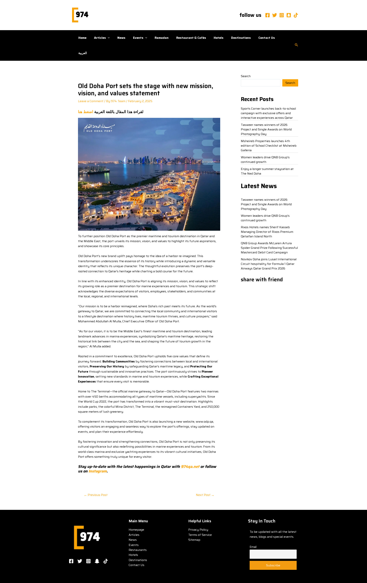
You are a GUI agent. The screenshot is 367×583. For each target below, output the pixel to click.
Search (246, 76)
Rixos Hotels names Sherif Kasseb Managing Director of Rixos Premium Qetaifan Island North (267, 232)
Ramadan (162, 37)
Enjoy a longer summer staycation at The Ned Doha (267, 171)
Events (138, 37)
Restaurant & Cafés (191, 37)
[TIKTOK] (105, 561)
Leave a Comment (90, 101)
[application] (108, 37)
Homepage (136, 529)
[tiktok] (295, 15)
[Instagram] (281, 15)
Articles (100, 37)
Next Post (205, 494)
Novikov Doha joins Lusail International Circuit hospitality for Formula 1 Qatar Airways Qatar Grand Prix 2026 (268, 264)
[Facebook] (267, 15)
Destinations (241, 37)
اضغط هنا (85, 112)
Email (253, 547)
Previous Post (96, 494)
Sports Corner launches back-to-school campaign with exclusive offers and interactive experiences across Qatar (268, 113)
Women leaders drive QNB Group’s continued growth (265, 159)
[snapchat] (288, 15)
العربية (82, 53)
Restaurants (138, 549)
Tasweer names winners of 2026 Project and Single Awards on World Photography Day (266, 129)
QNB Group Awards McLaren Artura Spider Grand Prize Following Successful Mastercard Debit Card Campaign (269, 248)
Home (82, 37)
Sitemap (194, 539)
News (121, 37)
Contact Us (266, 37)
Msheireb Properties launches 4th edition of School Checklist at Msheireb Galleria (268, 146)
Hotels (218, 37)
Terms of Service (200, 534)
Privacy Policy (198, 529)
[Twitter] (274, 15)
